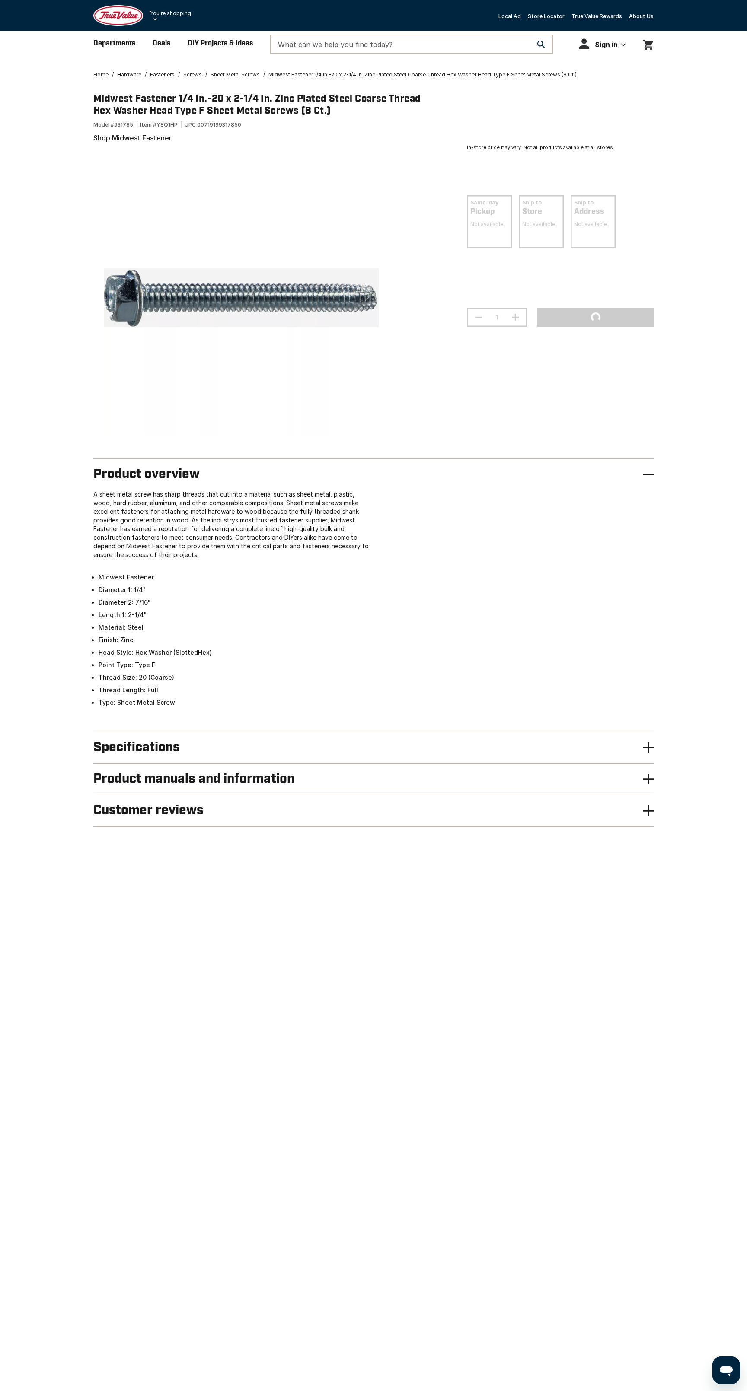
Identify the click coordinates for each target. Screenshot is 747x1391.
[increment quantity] (515, 317)
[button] (602, 43)
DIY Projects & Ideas (220, 43)
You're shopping (170, 13)
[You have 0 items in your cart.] (648, 43)
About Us (641, 16)
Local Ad (509, 16)
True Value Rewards (596, 16)
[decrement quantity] (478, 317)
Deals (161, 43)
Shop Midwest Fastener (132, 138)
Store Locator (546, 16)
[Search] (541, 44)
